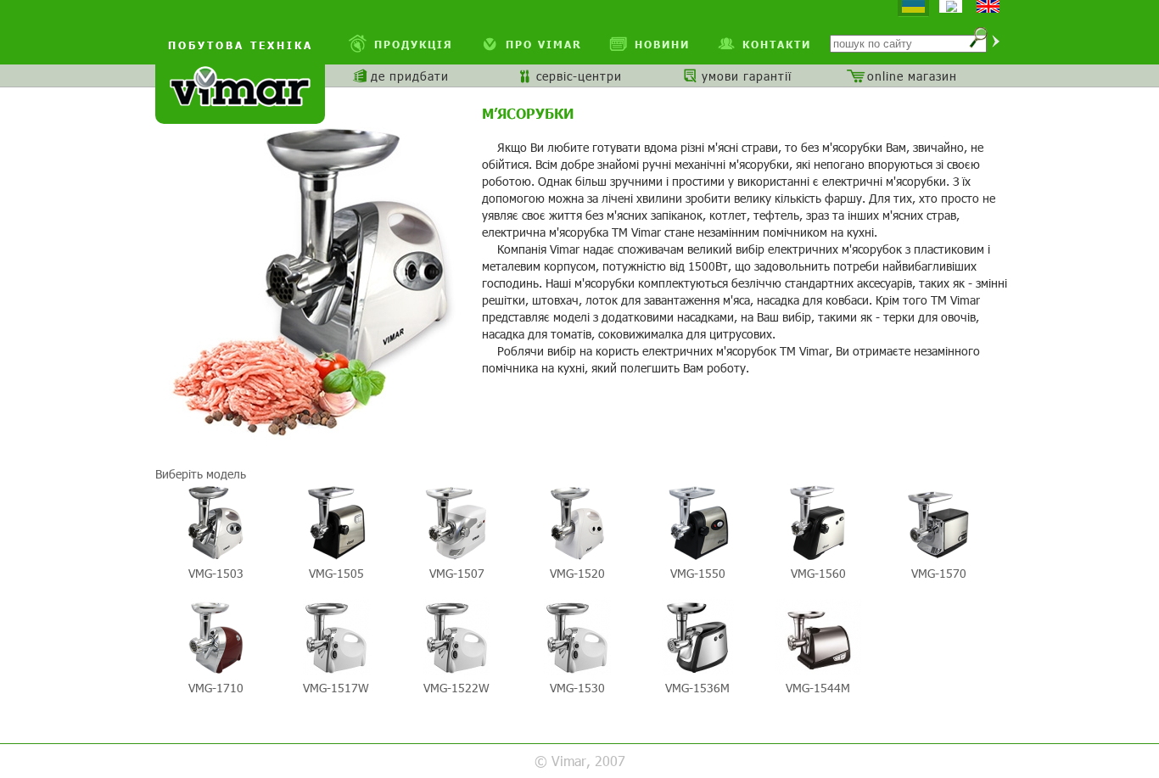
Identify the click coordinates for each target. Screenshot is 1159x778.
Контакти (776, 44)
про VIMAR (544, 44)
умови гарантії (747, 76)
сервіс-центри (579, 76)
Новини (662, 44)
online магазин (912, 76)
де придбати (410, 76)
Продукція (413, 44)
